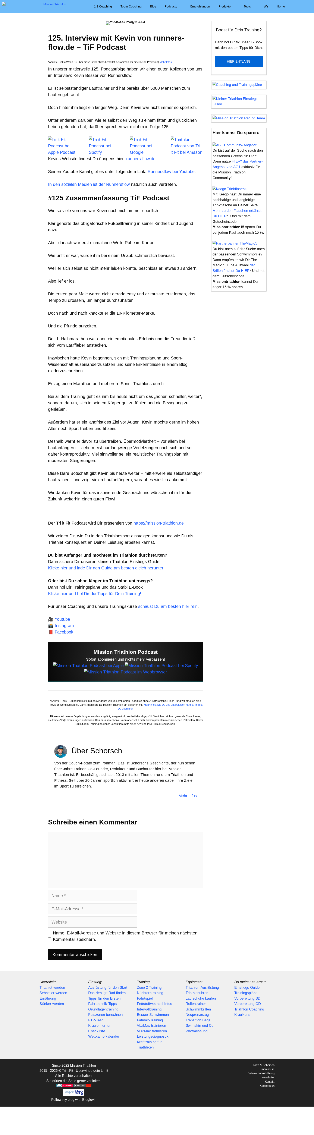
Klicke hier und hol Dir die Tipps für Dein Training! (94, 593)
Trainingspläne (245, 993)
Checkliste (96, 1031)
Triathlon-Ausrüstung (202, 987)
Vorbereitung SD (247, 998)
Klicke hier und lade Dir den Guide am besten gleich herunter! (106, 568)
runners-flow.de (141, 158)
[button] (295, 6)
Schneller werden (53, 993)
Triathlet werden (52, 987)
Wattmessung (196, 1031)
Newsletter (267, 1077)
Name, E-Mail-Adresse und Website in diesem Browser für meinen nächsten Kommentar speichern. (125, 936)
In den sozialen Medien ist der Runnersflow (89, 184)
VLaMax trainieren (151, 1026)
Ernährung (48, 998)
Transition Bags (198, 1020)
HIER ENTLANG (239, 61)
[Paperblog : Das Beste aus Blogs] (73, 1094)
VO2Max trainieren (152, 1031)
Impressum (267, 1069)
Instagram (64, 625)
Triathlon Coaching (249, 1009)
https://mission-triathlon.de (159, 523)
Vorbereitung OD (247, 1004)
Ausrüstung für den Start (107, 987)
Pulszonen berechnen (105, 1015)
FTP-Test (95, 1020)
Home (281, 6)
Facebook (64, 632)
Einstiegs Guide (247, 987)
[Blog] (125, 672)
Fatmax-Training (150, 1020)
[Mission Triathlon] (35, 6)
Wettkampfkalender (103, 1036)
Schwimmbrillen (198, 1009)
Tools (247, 6)
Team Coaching (131, 6)
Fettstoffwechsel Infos (154, 1004)
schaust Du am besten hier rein (168, 606)
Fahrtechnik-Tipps (102, 1004)
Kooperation (267, 1085)
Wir (266, 6)
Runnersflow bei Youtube (171, 171)
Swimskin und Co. (200, 1026)
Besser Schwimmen (153, 1015)
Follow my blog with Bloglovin (74, 1099)
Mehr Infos (165, 62)
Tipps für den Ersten (104, 998)
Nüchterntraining (150, 993)
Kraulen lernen (99, 1026)
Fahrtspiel (145, 998)
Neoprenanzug (197, 1015)
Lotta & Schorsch (263, 1065)
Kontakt (269, 1081)
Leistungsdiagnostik (153, 1036)
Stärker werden (52, 1004)
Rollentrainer (196, 1004)
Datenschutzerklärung (261, 1073)
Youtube (62, 619)
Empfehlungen (200, 6)
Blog (153, 6)
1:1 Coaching (103, 6)
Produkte (225, 6)
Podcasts (171, 6)
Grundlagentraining (103, 1009)
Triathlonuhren (197, 993)
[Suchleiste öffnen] (308, 6)
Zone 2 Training (149, 987)
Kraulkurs (242, 1015)
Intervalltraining (149, 1009)
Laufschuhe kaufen (201, 998)
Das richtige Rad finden (107, 993)
